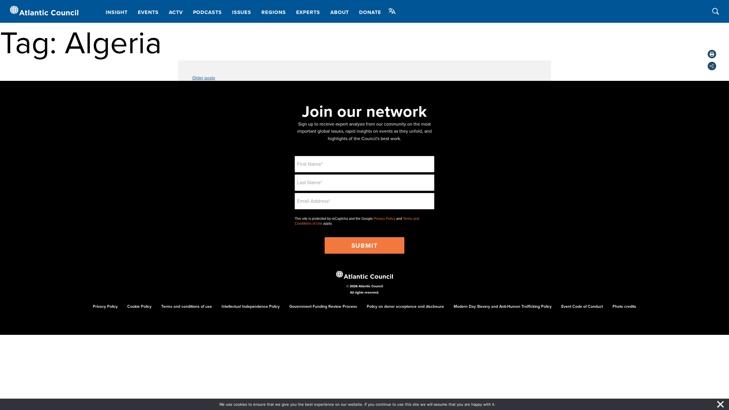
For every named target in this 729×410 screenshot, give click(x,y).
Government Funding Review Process (323, 306)
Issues (241, 12)
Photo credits (624, 306)
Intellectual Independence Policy (251, 306)
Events (148, 12)
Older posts (203, 78)
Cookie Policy (139, 306)
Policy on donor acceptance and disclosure (405, 306)
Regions (273, 12)
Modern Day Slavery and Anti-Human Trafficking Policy (503, 306)
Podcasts (207, 12)
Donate (370, 12)
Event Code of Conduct (582, 306)
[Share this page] (712, 66)
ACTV (176, 12)
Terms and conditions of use (186, 306)
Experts (308, 12)
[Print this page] (712, 54)
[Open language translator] (392, 11)
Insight (116, 12)
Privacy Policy (384, 219)
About (339, 12)
